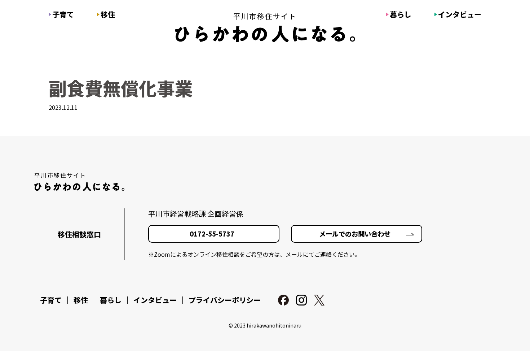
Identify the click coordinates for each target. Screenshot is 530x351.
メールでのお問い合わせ (354, 233)
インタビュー (459, 14)
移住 (108, 14)
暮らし (400, 14)
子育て (63, 14)
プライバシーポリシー (225, 300)
